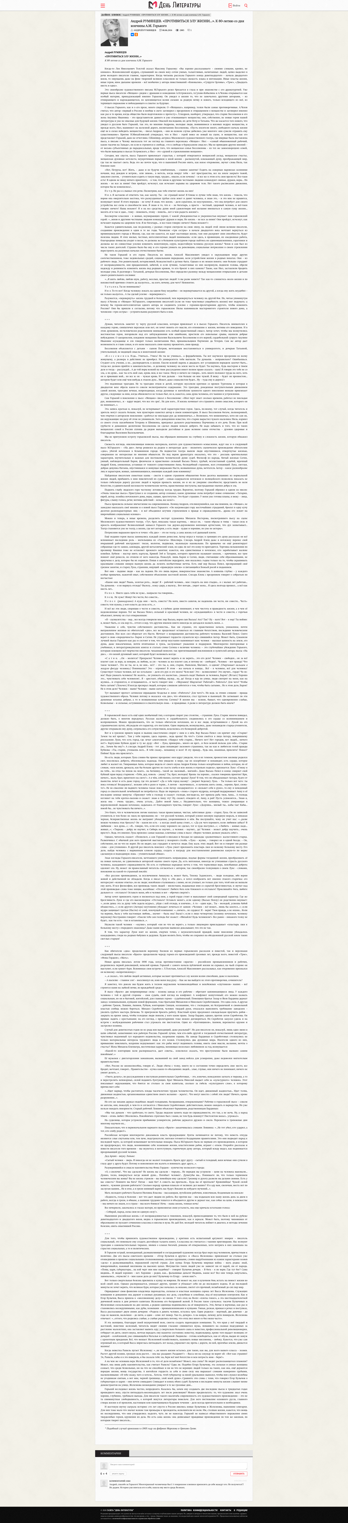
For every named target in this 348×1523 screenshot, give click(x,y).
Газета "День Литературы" (117, 1510)
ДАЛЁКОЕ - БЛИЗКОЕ (111, 15)
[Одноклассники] (136, 34)
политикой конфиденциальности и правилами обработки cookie (136, 1518)
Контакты (225, 1510)
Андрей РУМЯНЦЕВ (144, 30)
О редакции (240, 1510)
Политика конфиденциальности (199, 1510)
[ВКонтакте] (132, 34)
